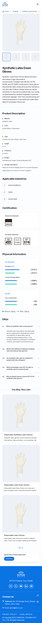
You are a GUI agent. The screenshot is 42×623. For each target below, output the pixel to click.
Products (15, 11)
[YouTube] (21, 586)
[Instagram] (11, 586)
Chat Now (9, 558)
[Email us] (37, 601)
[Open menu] (38, 4)
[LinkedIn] (26, 586)
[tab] (6, 57)
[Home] (5, 4)
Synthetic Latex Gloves (29, 11)
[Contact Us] (37, 595)
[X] (16, 586)
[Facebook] (31, 586)
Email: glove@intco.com (14, 608)
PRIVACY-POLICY (9, 614)
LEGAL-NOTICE (25, 614)
